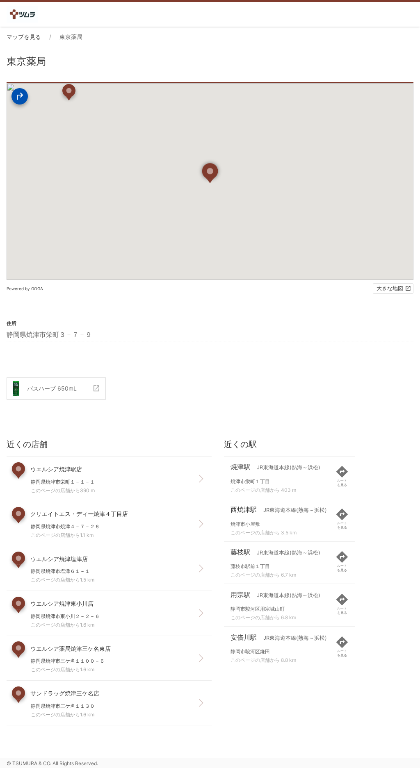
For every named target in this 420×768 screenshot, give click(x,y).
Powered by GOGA (25, 288)
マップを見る (24, 36)
